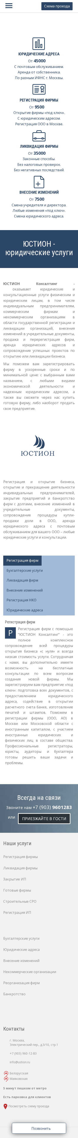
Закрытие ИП (14, 879)
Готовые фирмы (17, 890)
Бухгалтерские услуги (21, 938)
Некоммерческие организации (29, 971)
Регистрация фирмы (20, 856)
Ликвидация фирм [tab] (22, 580)
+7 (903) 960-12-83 (23, 1053)
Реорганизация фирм (21, 982)
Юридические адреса (21, 949)
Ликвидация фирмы (20, 868)
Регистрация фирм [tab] (22, 560)
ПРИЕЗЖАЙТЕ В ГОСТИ (44, 818)
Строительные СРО (19, 901)
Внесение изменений (21, 960)
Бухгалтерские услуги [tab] (24, 570)
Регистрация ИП (17, 912)
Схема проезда (57, 6)
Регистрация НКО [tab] (21, 600)
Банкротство (14, 994)
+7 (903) (52, 807)
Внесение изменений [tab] (24, 590)
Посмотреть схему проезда (28, 1106)
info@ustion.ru (20, 1062)
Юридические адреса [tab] (24, 610)
